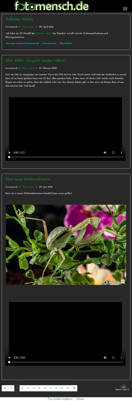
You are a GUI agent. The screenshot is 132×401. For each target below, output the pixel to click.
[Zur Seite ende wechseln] (73, 388)
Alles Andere (28, 27)
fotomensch (49, 43)
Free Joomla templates (60, 399)
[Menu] (125, 8)
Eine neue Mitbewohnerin (27, 179)
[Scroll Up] (124, 387)
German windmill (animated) (22, 43)
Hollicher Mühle (19, 20)
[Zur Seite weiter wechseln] (68, 388)
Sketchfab (66, 43)
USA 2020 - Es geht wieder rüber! (34, 61)
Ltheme (80, 399)
